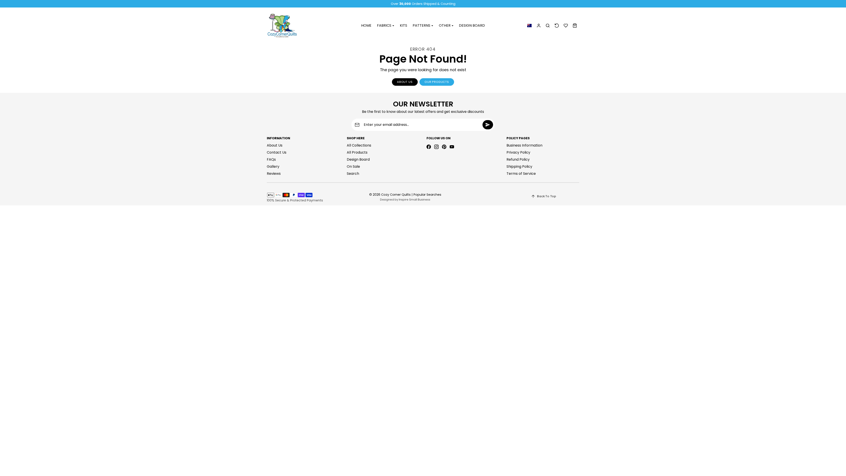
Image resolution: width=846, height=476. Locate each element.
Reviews (274, 173)
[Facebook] (429, 147)
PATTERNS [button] (422, 25)
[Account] (538, 25)
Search (353, 173)
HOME (366, 25)
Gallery (273, 166)
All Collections (359, 145)
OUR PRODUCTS (437, 82)
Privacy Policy (518, 152)
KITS (403, 25)
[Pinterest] (444, 147)
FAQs (271, 159)
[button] (529, 25)
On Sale (353, 166)
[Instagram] (436, 147)
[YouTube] (452, 147)
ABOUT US (404, 82)
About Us (274, 145)
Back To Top (546, 196)
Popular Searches (427, 194)
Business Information (524, 145)
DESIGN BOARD (472, 25)
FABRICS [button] (384, 25)
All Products (357, 152)
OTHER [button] (445, 25)
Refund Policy (518, 159)
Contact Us (276, 152)
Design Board (358, 159)
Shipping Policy (519, 166)
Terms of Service (521, 173)
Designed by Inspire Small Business (405, 199)
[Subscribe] (487, 124)
